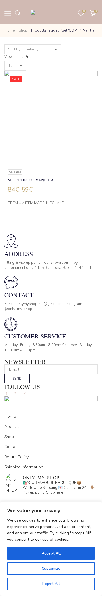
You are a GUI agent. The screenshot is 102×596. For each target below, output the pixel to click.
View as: (11, 56)
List (21, 56)
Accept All (51, 553)
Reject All (51, 583)
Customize (51, 568)
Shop (23, 30)
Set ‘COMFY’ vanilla (31, 179)
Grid (28, 56)
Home (10, 30)
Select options (51, 153)
